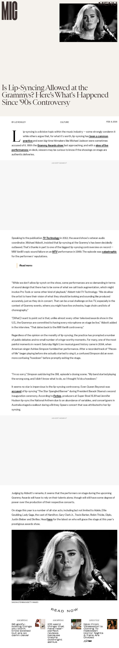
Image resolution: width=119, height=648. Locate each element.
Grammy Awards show (50, 145)
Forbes (57, 396)
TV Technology (51, 238)
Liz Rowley (20, 122)
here (50, 519)
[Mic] (9, 10)
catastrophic (109, 251)
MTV (54, 251)
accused (16, 391)
